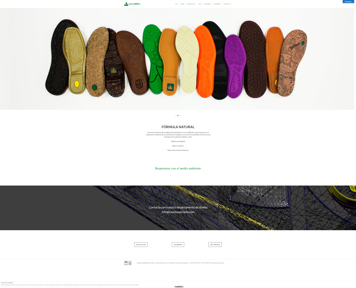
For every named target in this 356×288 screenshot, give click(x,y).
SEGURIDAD (178, 244)
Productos (191, 4)
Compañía (216, 4)
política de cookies (113, 285)
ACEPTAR (179, 286)
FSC (176, 4)
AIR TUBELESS (215, 244)
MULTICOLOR (141, 244)
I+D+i (200, 4)
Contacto (227, 4)
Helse (182, 4)
